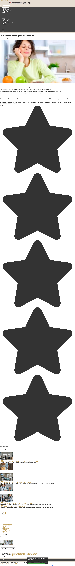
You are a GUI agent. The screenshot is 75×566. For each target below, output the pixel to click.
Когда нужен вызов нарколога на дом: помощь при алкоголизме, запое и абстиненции (16, 503)
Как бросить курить (5, 7)
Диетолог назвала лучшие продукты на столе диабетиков (21, 556)
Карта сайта (4, 559)
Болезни (4, 21)
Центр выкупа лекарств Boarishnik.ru (19, 555)
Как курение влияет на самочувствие (7, 550)
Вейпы (4, 25)
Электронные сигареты (7, 515)
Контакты (3, 31)
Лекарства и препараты (7, 9)
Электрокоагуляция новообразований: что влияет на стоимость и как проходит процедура (17, 482)
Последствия (5, 20)
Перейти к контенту (4, 0)
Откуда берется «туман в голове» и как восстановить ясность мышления (13, 506)
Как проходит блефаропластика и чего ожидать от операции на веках (13, 492)
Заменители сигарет (7, 11)
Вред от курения (6, 19)
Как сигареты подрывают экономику (7, 536)
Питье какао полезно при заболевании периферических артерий (23, 554)
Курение (3, 12)
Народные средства (7, 10)
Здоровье (3, 18)
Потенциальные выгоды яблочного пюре (8, 539)
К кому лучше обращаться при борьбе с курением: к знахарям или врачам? (23, 553)
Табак (4, 514)
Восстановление (6, 528)
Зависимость (5, 14)
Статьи (3, 29)
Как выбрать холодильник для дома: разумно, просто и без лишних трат (13, 471)
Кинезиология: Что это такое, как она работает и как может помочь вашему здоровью (17, 545)
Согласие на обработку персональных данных (8, 563)
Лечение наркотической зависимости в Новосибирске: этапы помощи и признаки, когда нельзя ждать (19, 461)
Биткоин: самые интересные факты (7, 548)
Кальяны (5, 24)
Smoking (3, 511)
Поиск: (1, 5)
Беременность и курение (8, 22)
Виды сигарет (4, 23)
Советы (4, 8)
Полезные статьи (6, 30)
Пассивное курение (7, 13)
